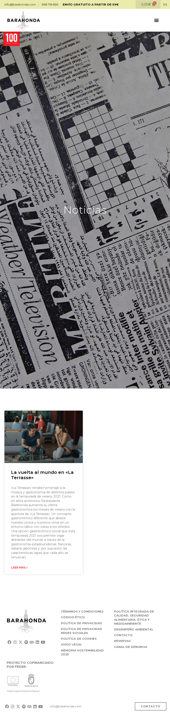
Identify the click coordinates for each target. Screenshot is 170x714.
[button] (156, 20)
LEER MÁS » (19, 567)
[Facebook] (9, 642)
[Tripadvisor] (32, 642)
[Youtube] (43, 642)
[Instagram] (15, 642)
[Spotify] (26, 642)
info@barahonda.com (65, 706)
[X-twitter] (20, 642)
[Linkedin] (37, 642)
